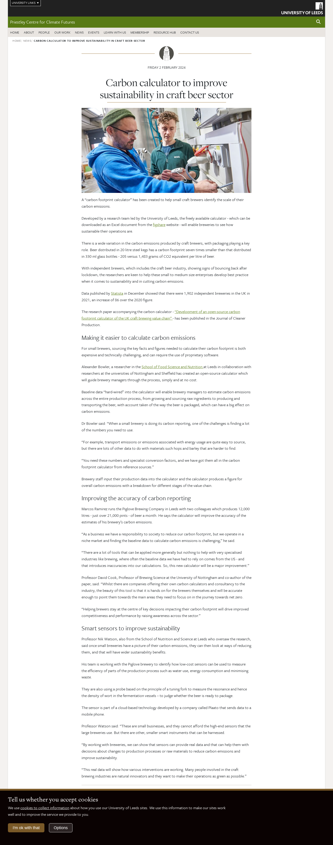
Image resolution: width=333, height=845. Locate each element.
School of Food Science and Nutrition (172, 366)
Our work (62, 32)
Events (93, 32)
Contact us (189, 32)
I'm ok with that (26, 828)
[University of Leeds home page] (302, 7)
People (44, 32)
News (79, 32)
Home (14, 32)
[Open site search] (318, 22)
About (29, 32)
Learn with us (115, 32)
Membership (139, 32)
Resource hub (165, 32)
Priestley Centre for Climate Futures (42, 22)
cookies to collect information (44, 808)
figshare (159, 224)
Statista (117, 293)
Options (61, 828)
